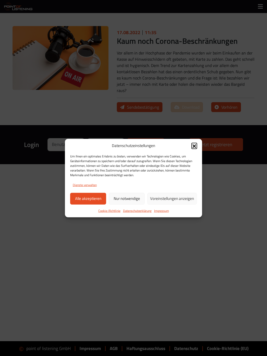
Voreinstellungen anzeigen (172, 198)
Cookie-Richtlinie (109, 210)
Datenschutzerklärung (137, 210)
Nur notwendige (127, 198)
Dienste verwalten (85, 184)
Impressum (161, 210)
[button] (194, 145)
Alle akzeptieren (88, 198)
